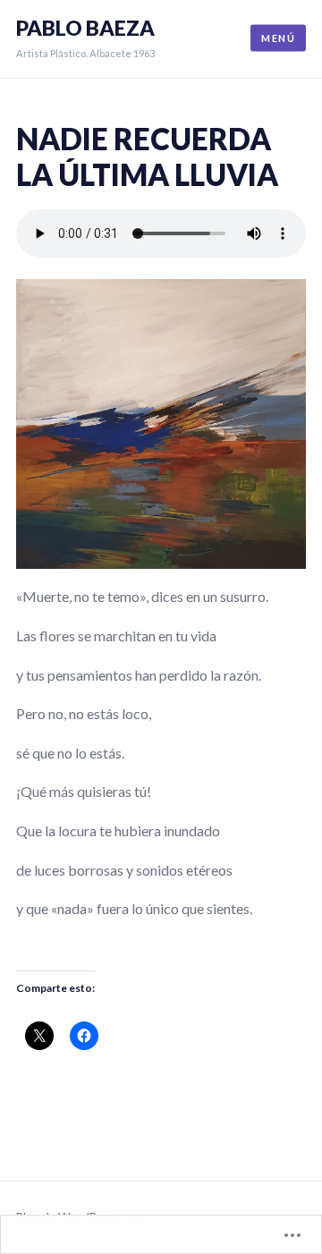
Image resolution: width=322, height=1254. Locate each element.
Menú (278, 38)
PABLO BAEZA (85, 28)
